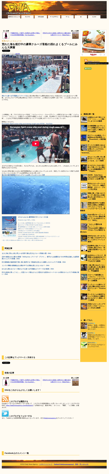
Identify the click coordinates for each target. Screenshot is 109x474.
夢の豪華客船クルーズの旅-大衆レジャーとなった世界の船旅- (34, 226)
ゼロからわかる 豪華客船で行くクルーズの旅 (33, 217)
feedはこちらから (94, 61)
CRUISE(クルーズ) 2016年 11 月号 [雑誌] (28, 230)
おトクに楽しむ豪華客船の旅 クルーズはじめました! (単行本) (34, 223)
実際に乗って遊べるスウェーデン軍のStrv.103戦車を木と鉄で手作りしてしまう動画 (96, 196)
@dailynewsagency (49, 418)
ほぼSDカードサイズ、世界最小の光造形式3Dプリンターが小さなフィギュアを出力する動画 (97, 258)
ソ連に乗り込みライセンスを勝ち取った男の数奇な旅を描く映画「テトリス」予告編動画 (96, 268)
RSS (76, 464)
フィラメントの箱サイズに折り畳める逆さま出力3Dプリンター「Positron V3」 (97, 287)
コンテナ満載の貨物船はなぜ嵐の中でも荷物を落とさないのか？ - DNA (25, 265)
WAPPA (90, 333)
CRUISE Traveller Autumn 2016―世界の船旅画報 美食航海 (33, 232)
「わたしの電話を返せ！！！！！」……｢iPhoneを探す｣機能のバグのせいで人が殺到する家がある (93, 228)
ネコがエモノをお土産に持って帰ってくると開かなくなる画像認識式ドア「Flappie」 (96, 168)
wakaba (17, 53)
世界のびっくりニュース (12, 41)
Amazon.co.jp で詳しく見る (26, 220)
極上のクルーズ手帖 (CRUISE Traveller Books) (30, 225)
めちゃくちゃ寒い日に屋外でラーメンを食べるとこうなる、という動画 (96, 159)
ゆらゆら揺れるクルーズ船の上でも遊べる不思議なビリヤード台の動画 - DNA (28, 269)
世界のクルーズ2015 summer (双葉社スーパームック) (32, 238)
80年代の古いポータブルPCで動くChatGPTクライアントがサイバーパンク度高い (97, 238)
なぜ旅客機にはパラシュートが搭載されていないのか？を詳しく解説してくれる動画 (96, 128)
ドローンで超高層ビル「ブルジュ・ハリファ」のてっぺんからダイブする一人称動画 (96, 277)
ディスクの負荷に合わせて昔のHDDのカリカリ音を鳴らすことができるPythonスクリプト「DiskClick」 (93, 149)
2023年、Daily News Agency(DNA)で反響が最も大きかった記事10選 (97, 177)
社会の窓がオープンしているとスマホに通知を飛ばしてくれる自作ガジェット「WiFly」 (96, 217)
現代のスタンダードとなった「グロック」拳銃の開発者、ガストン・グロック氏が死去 (96, 186)
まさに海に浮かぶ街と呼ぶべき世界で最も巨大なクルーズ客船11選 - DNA (26, 253)
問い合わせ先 (84, 464)
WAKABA (91, 343)
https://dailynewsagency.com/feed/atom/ (19, 405)
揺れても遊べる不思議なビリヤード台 (14, 96)
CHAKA (91, 323)
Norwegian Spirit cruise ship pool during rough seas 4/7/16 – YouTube (27, 123)
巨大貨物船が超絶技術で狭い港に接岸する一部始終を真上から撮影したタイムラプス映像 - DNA (34, 262)
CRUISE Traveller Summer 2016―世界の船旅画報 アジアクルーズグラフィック (39, 236)
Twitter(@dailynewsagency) (64, 464)
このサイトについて (45, 464)
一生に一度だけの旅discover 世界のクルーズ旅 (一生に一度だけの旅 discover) (22, 240)
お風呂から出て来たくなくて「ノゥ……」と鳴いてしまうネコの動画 (96, 119)
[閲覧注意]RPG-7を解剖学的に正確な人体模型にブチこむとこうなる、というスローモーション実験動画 (92, 206)
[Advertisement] (54, 24)
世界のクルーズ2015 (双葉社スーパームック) (30, 228)
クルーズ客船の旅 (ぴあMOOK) (26, 234)
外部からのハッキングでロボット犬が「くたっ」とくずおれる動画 (96, 306)
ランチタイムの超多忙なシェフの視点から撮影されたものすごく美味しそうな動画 (96, 297)
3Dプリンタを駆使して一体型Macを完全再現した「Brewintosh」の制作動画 (97, 138)
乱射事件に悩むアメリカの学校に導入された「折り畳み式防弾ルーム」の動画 (96, 248)
